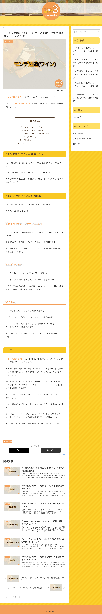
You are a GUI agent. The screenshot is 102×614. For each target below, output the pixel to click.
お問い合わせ (78, 134)
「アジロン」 (26, 140)
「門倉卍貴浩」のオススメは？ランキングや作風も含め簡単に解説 (85, 98)
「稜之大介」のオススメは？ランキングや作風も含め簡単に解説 (85, 63)
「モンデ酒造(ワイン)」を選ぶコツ (32, 127)
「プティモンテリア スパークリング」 (35, 133)
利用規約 (76, 144)
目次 (32, 121)
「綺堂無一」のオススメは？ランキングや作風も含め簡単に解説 (85, 51)
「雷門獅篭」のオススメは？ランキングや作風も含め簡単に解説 (85, 74)
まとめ (22, 143)
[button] (51, 450)
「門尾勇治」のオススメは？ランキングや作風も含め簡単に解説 (85, 86)
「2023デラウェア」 (29, 137)
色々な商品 (9, 441)
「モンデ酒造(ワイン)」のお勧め (31, 130)
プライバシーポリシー (82, 139)
